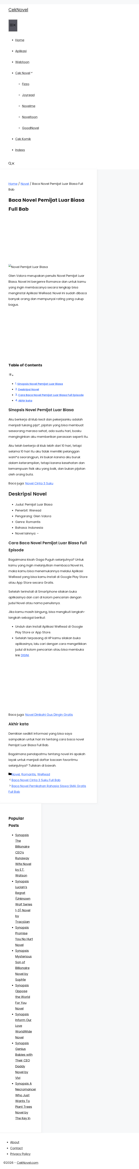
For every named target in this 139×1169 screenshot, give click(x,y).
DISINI (25, 655)
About (14, 1142)
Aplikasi (21, 51)
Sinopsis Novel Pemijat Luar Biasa (40, 384)
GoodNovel (30, 128)
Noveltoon (29, 117)
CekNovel (18, 10)
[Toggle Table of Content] (11, 375)
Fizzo (25, 84)
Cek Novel (22, 73)
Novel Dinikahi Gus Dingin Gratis (49, 714)
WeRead (43, 774)
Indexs (20, 150)
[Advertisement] (48, 240)
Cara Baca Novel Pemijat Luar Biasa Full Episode (51, 395)
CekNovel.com (27, 1163)
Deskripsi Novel (28, 389)
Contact (16, 1148)
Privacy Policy (20, 1154)
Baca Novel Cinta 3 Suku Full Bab (36, 780)
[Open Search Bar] (11, 164)
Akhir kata (25, 401)
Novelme (28, 106)
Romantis (28, 774)
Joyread (28, 95)
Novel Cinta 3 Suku (39, 483)
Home (19, 40)
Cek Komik (23, 139)
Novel (25, 184)
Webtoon (22, 62)
